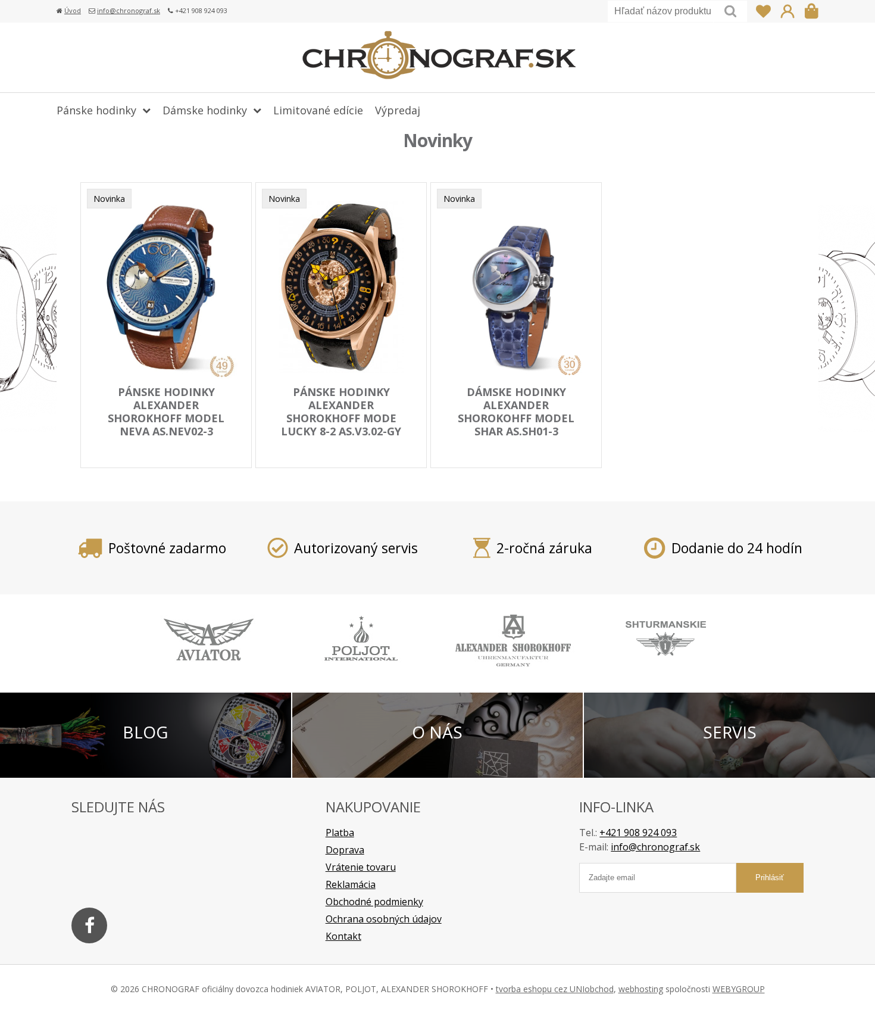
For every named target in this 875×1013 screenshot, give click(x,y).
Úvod (72, 10)
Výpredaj (397, 110)
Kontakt (343, 936)
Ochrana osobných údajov (384, 918)
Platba (340, 832)
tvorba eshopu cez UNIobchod (555, 989)
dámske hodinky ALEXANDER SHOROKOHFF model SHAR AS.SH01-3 (516, 411)
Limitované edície (318, 110)
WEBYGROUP (738, 989)
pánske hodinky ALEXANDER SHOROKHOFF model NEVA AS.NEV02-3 (166, 411)
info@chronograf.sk (128, 10)
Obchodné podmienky (374, 901)
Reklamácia (351, 884)
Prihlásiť (787, 11)
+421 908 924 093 (638, 832)
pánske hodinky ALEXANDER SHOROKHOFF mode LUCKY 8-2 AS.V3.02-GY (341, 411)
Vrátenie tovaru (361, 867)
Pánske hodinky (96, 110)
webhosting (640, 989)
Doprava (345, 849)
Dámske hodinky (204, 110)
